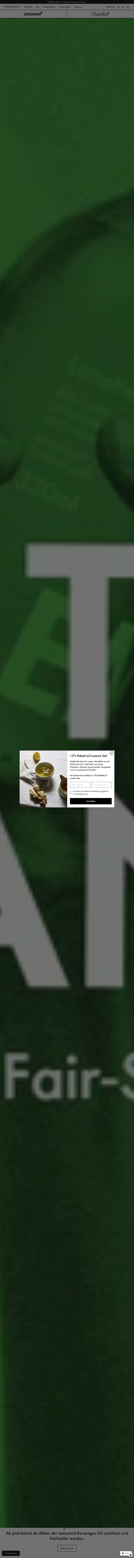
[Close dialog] (112, 753)
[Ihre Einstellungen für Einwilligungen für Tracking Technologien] (130, 1554)
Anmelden (90, 801)
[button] (126, 1553)
